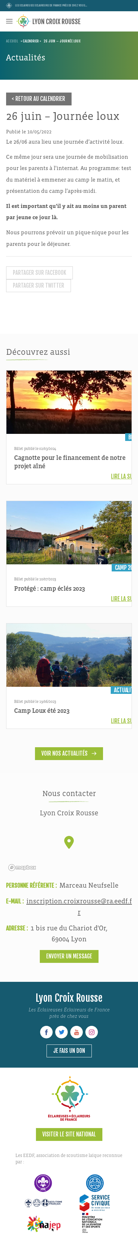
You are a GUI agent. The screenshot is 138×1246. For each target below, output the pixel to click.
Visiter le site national (69, 1134)
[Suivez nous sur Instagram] (91, 1032)
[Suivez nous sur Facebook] (46, 1032)
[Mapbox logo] (22, 867)
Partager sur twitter (38, 285)
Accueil (12, 41)
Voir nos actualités (64, 753)
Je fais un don (69, 1050)
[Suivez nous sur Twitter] (61, 1032)
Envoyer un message (69, 956)
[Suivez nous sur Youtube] (76, 1032)
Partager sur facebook (39, 272)
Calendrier (31, 41)
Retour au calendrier (40, 98)
